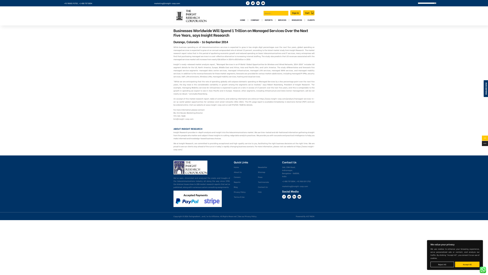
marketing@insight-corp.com (167, 3)
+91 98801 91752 (71, 3)
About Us (238, 172)
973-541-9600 (179, 115)
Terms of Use (239, 197)
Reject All (442, 264)
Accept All (467, 264)
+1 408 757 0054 (85, 3)
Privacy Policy (240, 192)
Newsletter (262, 167)
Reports (268, 20)
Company (255, 20)
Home (242, 20)
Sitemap (261, 172)
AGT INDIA (310, 216)
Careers (237, 177)
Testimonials (263, 182)
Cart (307, 12)
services (282, 20)
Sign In (295, 12)
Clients (311, 20)
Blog (236, 187)
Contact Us (263, 187)
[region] (455, 255)
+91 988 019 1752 (303, 181)
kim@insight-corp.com (183, 119)
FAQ (259, 192)
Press (260, 177)
